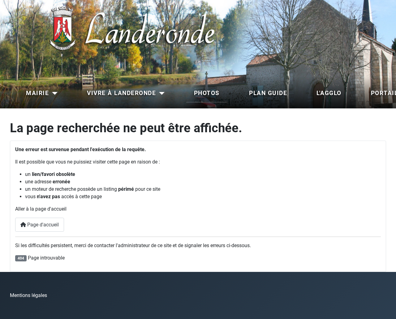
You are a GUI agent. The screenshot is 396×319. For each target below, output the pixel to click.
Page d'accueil (42, 225)
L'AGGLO (329, 93)
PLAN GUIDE (268, 93)
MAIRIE (37, 93)
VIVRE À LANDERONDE (121, 93)
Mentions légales (28, 295)
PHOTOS (207, 93)
